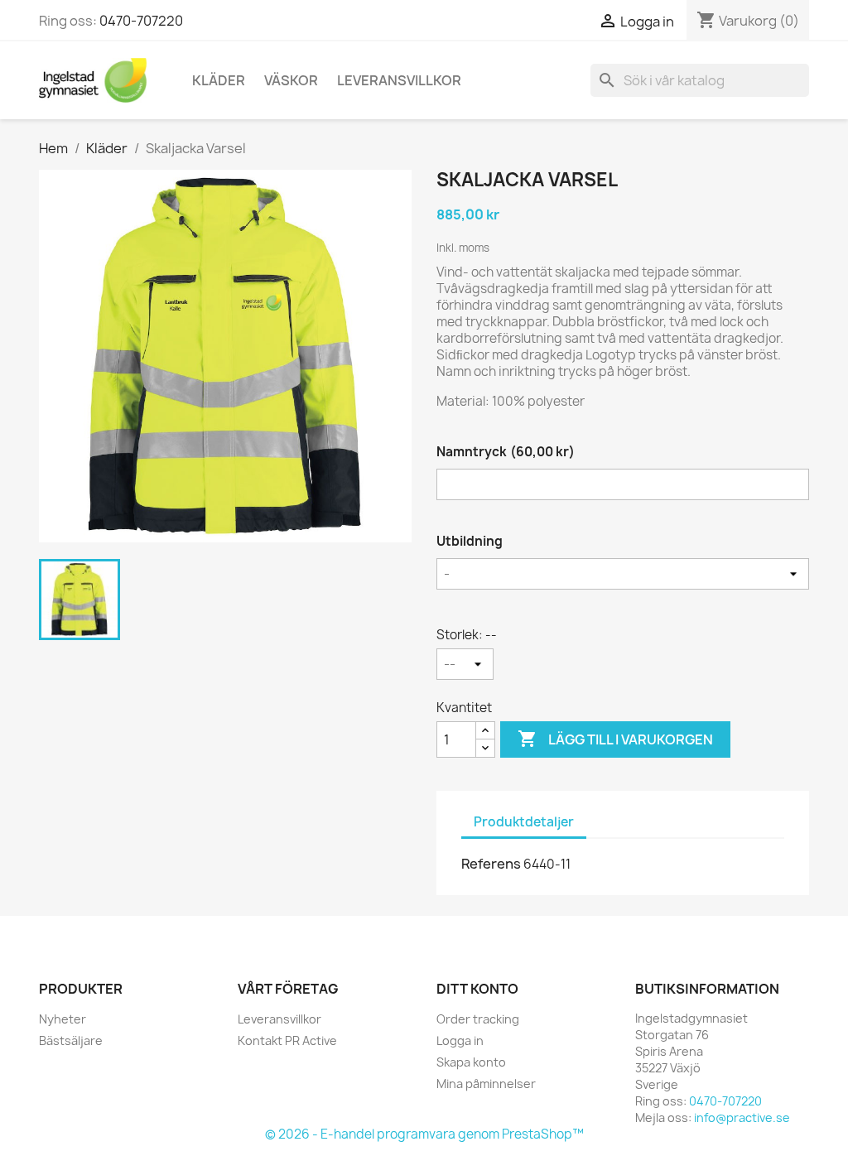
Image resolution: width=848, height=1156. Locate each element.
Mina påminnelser (486, 1083)
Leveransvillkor (399, 80)
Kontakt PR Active (287, 1040)
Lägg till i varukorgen (615, 739)
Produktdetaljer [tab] (524, 822)
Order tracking (477, 1019)
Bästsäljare (71, 1040)
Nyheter (62, 1019)
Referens (491, 863)
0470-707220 (141, 21)
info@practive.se (742, 1117)
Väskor (291, 80)
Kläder (218, 80)
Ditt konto (477, 989)
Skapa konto (471, 1062)
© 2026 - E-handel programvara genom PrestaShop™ (424, 1134)
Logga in (460, 1040)
